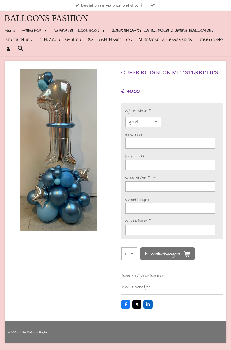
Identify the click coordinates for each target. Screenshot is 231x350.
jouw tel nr (135, 156)
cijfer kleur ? (138, 111)
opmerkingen (137, 199)
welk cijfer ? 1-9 (140, 178)
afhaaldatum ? (138, 221)
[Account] (8, 49)
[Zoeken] (20, 48)
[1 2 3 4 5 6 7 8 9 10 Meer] (129, 253)
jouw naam (134, 134)
